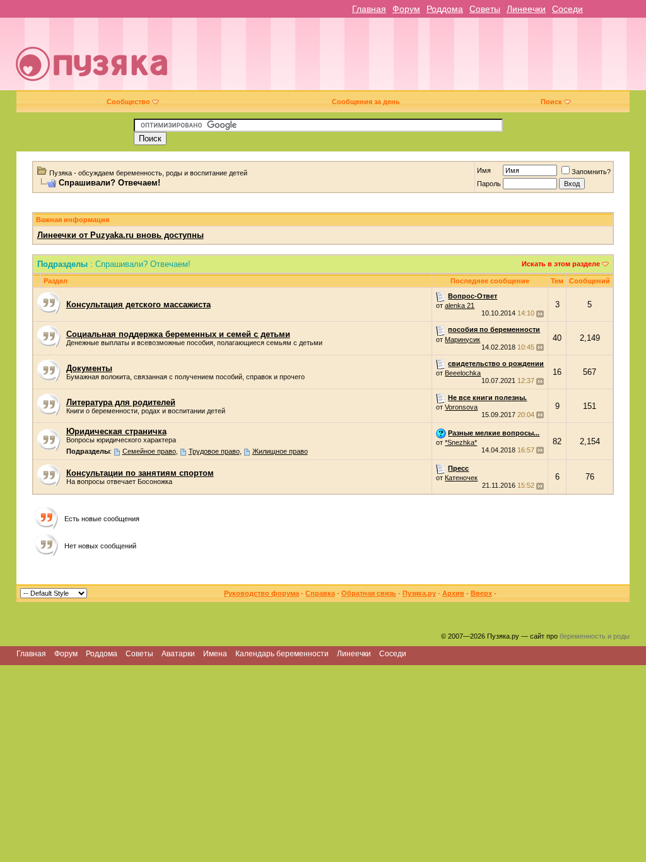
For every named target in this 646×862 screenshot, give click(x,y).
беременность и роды (595, 636)
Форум (406, 9)
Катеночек (461, 477)
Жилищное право (280, 451)
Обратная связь (368, 593)
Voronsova (461, 407)
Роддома (444, 9)
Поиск (551, 101)
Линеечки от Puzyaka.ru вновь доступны (120, 235)
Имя (484, 170)
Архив (453, 593)
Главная (369, 9)
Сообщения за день (366, 101)
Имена (215, 653)
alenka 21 (459, 305)
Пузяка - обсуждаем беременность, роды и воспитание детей (148, 173)
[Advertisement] (413, 58)
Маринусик (462, 339)
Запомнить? (591, 171)
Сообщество (128, 101)
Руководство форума (261, 593)
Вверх (481, 593)
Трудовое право (214, 451)
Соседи (567, 9)
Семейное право (149, 451)
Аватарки (178, 653)
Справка (320, 593)
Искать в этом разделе (561, 264)
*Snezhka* (461, 442)
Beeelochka (463, 373)
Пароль (489, 183)
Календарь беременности (282, 653)
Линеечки (526, 9)
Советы (484, 9)
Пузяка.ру (419, 593)
